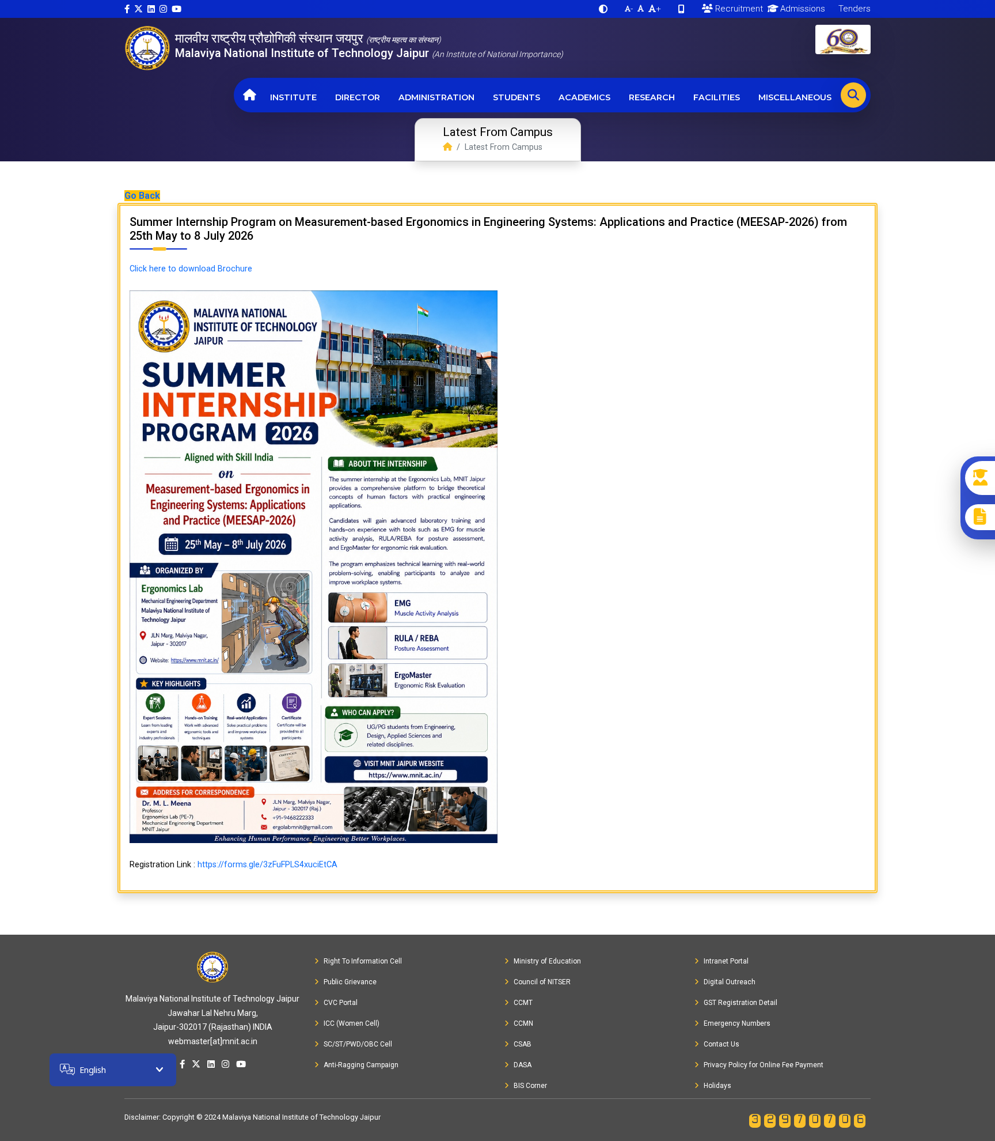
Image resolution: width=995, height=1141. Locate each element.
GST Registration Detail (740, 1003)
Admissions (801, 8)
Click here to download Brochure (191, 269)
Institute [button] (293, 97)
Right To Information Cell (363, 961)
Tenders (853, 8)
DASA (522, 1065)
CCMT (523, 1003)
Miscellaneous (794, 97)
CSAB (522, 1044)
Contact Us (721, 1044)
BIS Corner (530, 1086)
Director (357, 97)
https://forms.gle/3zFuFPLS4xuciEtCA (267, 865)
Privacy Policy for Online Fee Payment (763, 1065)
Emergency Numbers (737, 1023)
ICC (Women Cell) (351, 1023)
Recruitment (738, 8)
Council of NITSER (542, 982)
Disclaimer (141, 1117)
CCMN (523, 1023)
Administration (436, 97)
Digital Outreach (729, 982)
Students (516, 97)
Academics (584, 97)
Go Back (142, 195)
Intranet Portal (726, 961)
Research (652, 97)
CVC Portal (341, 1003)
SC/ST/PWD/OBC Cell (358, 1044)
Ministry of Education (547, 961)
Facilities (716, 97)
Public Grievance (350, 982)
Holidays (717, 1086)
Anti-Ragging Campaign (361, 1065)
